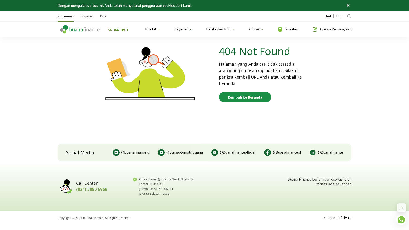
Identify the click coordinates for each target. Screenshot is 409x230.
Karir (103, 16)
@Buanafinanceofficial (238, 152)
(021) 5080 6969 (91, 189)
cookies (169, 5)
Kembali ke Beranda (245, 97)
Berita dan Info (218, 29)
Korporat (87, 16)
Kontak (254, 29)
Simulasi (292, 29)
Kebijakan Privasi (337, 217)
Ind (328, 16)
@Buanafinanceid (135, 152)
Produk (151, 29)
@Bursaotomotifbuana (184, 152)
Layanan (181, 29)
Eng (338, 16)
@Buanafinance (330, 152)
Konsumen (66, 16)
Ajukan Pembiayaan (335, 29)
